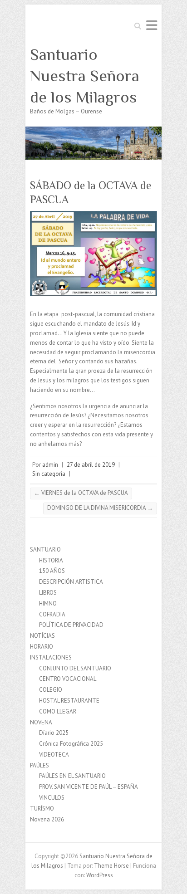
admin (50, 465)
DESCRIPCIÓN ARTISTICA (71, 582)
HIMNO (48, 603)
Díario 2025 (54, 733)
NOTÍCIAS (42, 636)
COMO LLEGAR (57, 711)
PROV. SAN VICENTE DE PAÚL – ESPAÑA (88, 787)
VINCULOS (51, 797)
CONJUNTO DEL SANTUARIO (75, 668)
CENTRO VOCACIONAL (67, 679)
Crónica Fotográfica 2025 (71, 743)
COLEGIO (50, 690)
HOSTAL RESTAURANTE (69, 700)
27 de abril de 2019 (91, 465)
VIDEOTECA (54, 754)
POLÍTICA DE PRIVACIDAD (71, 625)
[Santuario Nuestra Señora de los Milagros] (93, 131)
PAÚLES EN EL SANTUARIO (72, 776)
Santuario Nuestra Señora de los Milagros (84, 75)
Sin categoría (48, 474)
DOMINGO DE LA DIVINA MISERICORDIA (100, 508)
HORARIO (41, 646)
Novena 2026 (47, 819)
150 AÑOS (52, 571)
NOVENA (41, 722)
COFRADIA (52, 614)
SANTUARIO (45, 549)
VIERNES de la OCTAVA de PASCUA (81, 493)
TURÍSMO (42, 808)
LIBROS (48, 592)
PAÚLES (39, 765)
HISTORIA (51, 560)
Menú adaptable (151, 25)
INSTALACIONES (51, 657)
